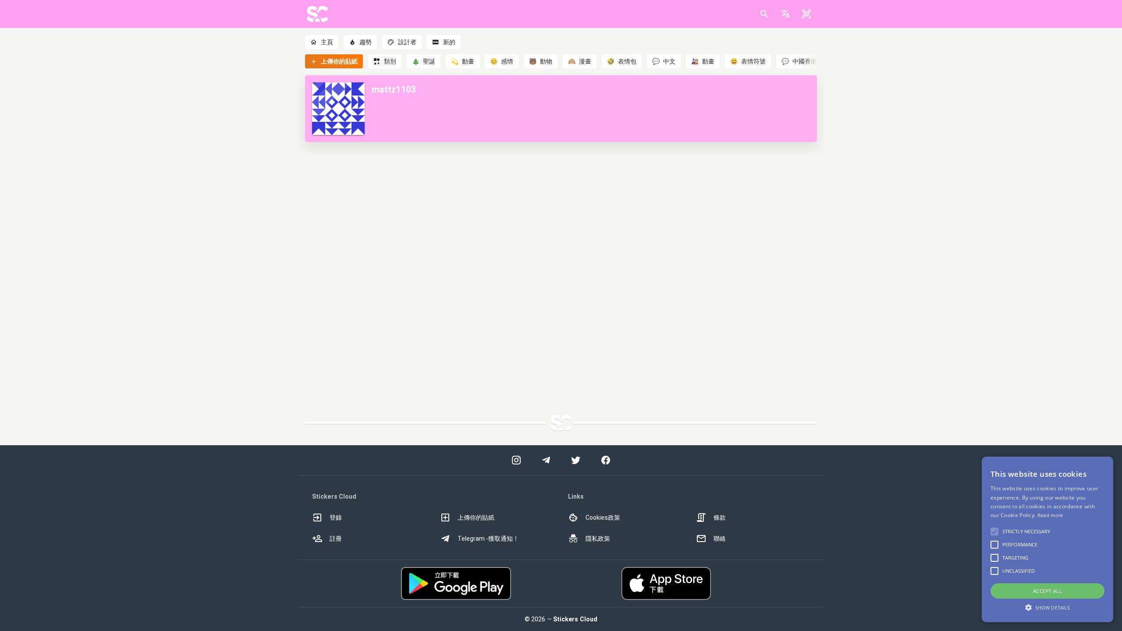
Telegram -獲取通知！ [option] (488, 538)
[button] (785, 14)
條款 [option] (720, 517)
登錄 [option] (336, 517)
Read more (1050, 515)
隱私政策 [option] (598, 538)
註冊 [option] (336, 538)
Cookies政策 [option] (603, 517)
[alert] (1047, 539)
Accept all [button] (1047, 591)
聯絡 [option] (720, 538)
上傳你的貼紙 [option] (476, 517)
